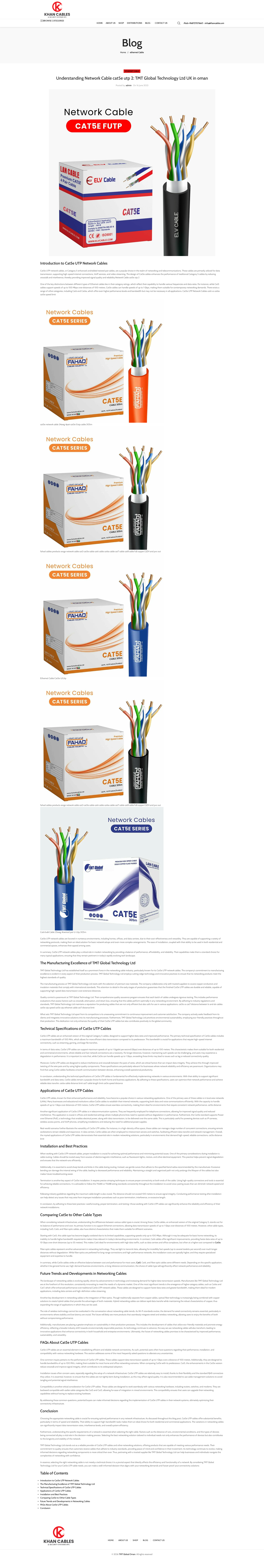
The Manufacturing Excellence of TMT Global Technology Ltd (67, 1484)
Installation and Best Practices (54, 1494)
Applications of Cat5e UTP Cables (55, 1490)
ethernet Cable (137, 52)
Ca (137, 1262)
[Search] (179, 23)
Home (123, 52)
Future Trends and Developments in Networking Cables (65, 1501)
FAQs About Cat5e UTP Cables (54, 1504)
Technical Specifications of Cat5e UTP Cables (60, 1487)
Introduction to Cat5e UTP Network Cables (59, 1480)
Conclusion (45, 1508)
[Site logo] (57, 9)
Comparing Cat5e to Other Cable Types (58, 1497)
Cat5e (218, 1242)
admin (129, 85)
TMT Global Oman (127, 1554)
